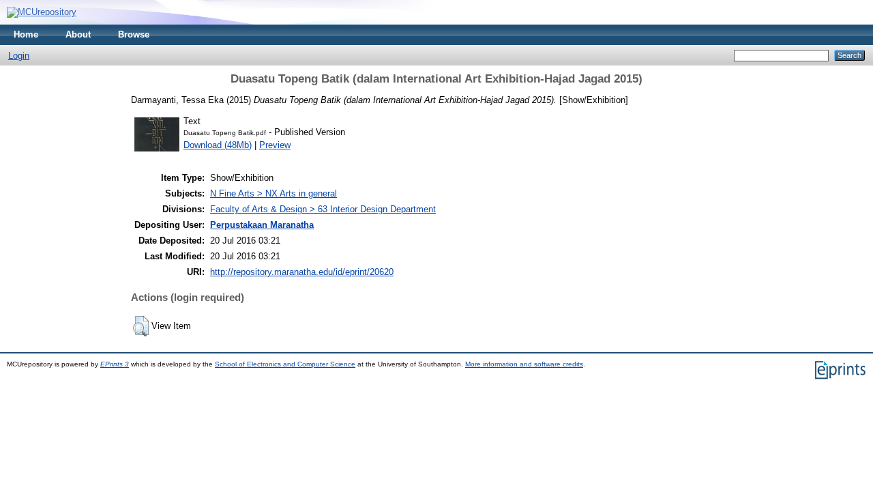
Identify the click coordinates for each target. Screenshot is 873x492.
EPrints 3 (114, 364)
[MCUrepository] (41, 12)
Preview (275, 145)
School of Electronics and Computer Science (285, 364)
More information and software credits (524, 364)
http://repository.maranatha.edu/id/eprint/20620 (302, 272)
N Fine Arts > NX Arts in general (273, 193)
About (78, 34)
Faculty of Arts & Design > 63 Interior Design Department (323, 209)
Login (18, 55)
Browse (133, 34)
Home (26, 34)
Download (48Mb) (217, 145)
